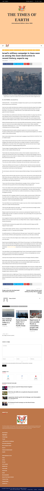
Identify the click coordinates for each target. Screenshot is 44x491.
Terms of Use (5, 479)
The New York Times (11, 246)
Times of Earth (5, 60)
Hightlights (4, 434)
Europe (3, 462)
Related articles (6, 306)
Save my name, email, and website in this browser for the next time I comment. (17, 363)
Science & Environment (7, 449)
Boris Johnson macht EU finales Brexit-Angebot (20, 386)
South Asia (4, 470)
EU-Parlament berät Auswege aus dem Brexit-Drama (21, 402)
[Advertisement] (22, 36)
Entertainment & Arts (7, 455)
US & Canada (5, 464)
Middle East (4, 466)
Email (3, 472)
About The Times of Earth (8, 477)
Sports (3, 447)
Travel (3, 439)
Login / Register (5, 1)
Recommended (5, 474)
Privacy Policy (5, 481)
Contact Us (4, 483)
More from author (14, 306)
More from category (23, 306)
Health (3, 452)
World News (5, 432)
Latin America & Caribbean (8, 441)
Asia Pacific (4, 468)
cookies (35, 489)
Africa (3, 459)
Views (3, 457)
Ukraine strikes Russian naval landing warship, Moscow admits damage (33, 292)
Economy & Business (6, 443)
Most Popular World (6, 445)
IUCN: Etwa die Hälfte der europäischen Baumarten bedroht (23, 392)
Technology (4, 437)
